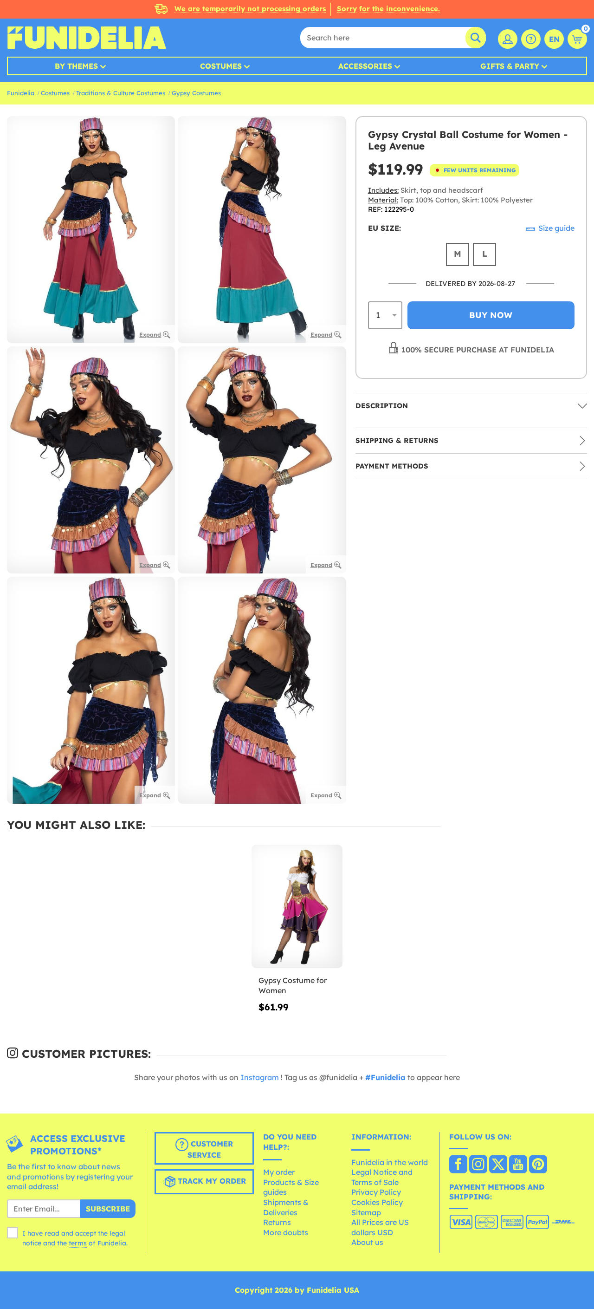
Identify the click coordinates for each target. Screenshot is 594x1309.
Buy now (490, 315)
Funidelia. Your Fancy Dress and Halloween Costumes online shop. (86, 37)
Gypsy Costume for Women (292, 985)
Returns (277, 1222)
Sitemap (366, 1212)
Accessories (365, 66)
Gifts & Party (509, 66)
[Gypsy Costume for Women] (297, 907)
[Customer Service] (531, 39)
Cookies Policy (377, 1202)
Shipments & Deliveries (286, 1207)
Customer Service (210, 1149)
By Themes (76, 66)
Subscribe (108, 1208)
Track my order (210, 1180)
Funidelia (20, 93)
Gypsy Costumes (196, 93)
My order (279, 1172)
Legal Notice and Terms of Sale (382, 1177)
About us (367, 1242)
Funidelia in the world (389, 1162)
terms (78, 1243)
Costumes (221, 66)
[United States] (458, 1165)
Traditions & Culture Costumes (120, 93)
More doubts (285, 1232)
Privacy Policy (376, 1192)
